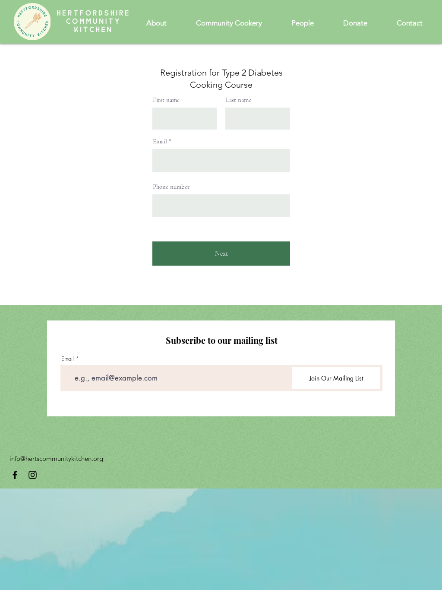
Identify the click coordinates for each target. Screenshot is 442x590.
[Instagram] (32, 474)
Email (160, 141)
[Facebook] (14, 474)
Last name (238, 100)
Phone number (171, 187)
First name (166, 100)
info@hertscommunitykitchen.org (56, 458)
